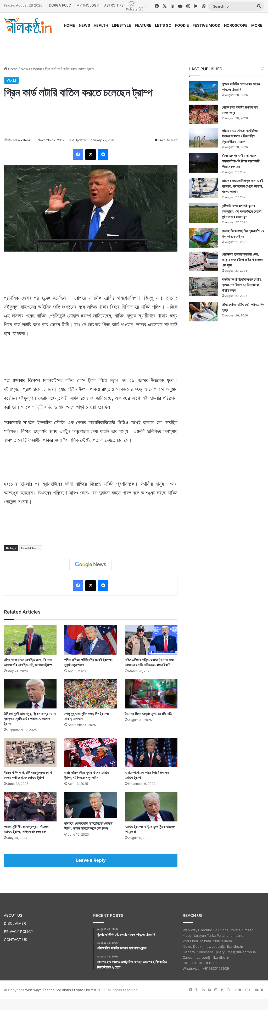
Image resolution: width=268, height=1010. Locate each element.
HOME (69, 25)
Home (12, 69)
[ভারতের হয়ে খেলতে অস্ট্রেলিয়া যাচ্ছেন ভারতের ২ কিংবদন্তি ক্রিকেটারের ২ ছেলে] (203, 137)
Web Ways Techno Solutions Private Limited (60, 990)
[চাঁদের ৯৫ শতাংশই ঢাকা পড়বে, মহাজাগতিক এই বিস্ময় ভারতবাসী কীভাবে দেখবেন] (203, 163)
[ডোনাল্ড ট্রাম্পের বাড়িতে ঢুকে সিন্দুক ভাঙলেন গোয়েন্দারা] (151, 806)
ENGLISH (242, 990)
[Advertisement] (134, 45)
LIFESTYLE (121, 25)
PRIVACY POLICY (18, 931)
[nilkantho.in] (28, 25)
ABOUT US (13, 915)
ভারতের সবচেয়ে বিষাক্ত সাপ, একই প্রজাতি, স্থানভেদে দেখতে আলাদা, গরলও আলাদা (242, 186)
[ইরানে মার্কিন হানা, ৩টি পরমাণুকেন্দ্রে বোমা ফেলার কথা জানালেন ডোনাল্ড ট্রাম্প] (30, 752)
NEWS (84, 25)
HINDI (258, 990)
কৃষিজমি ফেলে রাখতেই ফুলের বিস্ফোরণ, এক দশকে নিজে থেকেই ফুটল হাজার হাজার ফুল (241, 211)
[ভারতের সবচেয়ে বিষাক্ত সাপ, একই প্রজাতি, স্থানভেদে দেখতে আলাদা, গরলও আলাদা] (203, 188)
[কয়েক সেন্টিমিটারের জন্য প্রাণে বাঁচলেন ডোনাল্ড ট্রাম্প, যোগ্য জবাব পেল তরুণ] (30, 806)
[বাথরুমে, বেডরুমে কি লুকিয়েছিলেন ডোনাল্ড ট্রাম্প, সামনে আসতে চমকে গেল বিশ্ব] (90, 805)
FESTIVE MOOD (206, 25)
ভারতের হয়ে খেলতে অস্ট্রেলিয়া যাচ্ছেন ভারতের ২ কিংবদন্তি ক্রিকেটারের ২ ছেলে (240, 136)
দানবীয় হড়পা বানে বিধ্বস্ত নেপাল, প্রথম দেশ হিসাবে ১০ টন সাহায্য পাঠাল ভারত (242, 284)
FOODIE (182, 25)
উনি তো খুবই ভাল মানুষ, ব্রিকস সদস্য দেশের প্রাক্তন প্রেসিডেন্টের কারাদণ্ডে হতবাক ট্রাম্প (30, 718)
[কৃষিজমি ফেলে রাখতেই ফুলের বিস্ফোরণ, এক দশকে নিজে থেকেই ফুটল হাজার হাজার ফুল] (203, 213)
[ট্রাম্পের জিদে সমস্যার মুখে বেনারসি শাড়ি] (151, 693)
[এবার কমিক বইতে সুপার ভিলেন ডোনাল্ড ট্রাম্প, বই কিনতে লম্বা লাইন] (90, 752)
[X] (90, 154)
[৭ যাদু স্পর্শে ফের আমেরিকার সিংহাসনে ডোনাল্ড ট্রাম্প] (151, 752)
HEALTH (101, 25)
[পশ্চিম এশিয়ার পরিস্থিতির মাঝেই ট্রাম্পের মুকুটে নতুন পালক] (90, 640)
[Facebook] (78, 154)
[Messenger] (103, 154)
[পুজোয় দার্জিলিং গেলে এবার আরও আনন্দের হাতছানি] (203, 91)
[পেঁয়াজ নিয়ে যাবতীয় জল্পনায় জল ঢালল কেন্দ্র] (203, 114)
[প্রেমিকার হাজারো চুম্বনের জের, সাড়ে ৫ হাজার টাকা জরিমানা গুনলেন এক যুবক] (203, 261)
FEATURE (143, 25)
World (37, 69)
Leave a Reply (91, 860)
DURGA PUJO (60, 5)
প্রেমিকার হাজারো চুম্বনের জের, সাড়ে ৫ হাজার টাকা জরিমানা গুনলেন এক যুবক (242, 259)
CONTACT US (15, 940)
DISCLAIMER (15, 923)
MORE (256, 25)
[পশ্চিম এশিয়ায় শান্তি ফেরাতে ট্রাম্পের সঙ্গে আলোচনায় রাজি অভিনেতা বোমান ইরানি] (151, 640)
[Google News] (90, 564)
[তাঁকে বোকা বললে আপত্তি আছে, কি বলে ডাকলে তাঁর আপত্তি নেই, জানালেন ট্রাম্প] (30, 640)
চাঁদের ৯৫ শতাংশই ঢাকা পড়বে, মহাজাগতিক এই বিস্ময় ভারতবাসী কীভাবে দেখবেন (241, 161)
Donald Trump (30, 548)
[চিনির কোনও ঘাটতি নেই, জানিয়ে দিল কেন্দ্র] (203, 311)
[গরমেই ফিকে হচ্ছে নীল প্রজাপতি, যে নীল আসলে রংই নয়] (203, 238)
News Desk (22, 140)
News (25, 69)
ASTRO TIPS (114, 5)
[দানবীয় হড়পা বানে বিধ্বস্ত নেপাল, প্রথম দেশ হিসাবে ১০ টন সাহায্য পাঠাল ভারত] (203, 286)
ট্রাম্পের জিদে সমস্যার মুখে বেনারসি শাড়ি (148, 713)
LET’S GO (163, 25)
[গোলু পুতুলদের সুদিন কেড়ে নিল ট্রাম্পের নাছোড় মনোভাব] (90, 693)
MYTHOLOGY (87, 5)
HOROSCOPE (236, 25)
